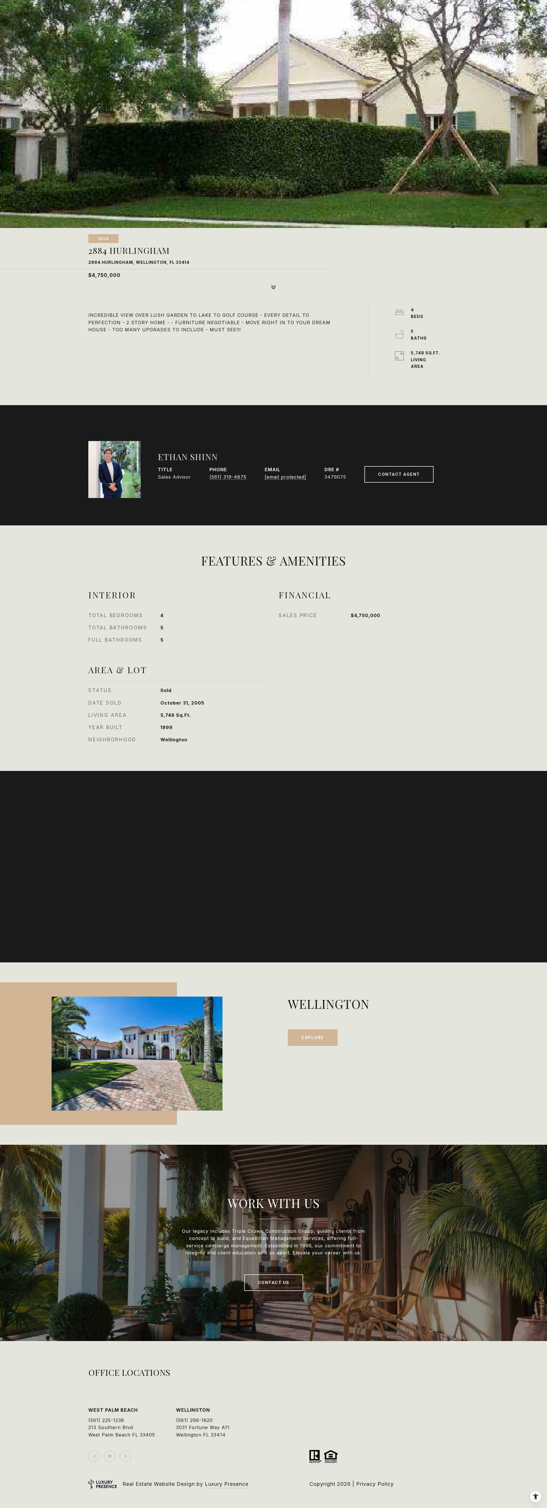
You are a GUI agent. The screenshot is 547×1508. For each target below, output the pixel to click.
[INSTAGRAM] (94, 1456)
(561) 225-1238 (106, 1420)
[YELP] (125, 1456)
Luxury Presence (226, 1484)
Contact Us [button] (273, 1282)
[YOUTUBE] (109, 1456)
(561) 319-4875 (227, 477)
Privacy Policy (375, 1484)
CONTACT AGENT (399, 474)
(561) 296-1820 (194, 1420)
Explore (312, 1037)
